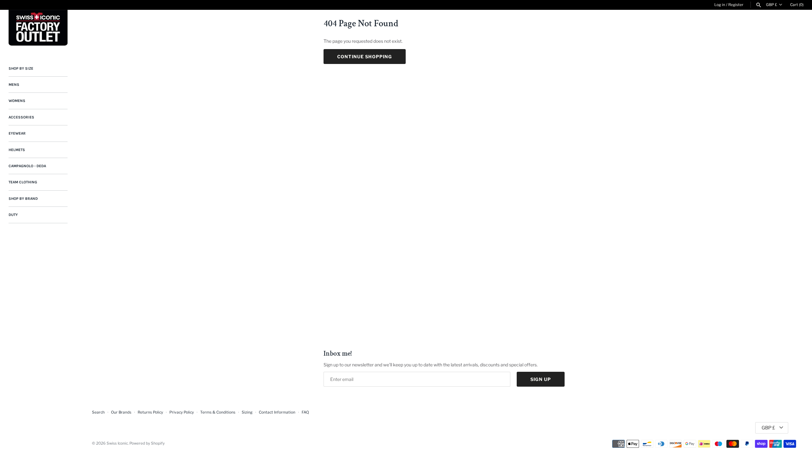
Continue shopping (364, 56)
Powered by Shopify (147, 443)
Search (98, 412)
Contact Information (277, 412)
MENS (14, 84)
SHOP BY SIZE (21, 68)
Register (735, 5)
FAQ (305, 412)
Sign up (540, 379)
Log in (719, 5)
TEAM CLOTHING (23, 182)
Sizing (247, 412)
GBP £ (771, 5)
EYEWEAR (17, 133)
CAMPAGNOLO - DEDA (27, 166)
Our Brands (121, 412)
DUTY (13, 214)
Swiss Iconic (117, 443)
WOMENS (17, 100)
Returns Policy (150, 412)
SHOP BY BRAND (23, 198)
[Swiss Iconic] (38, 28)
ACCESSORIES (21, 117)
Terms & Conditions (217, 412)
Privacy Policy (181, 412)
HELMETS (17, 150)
